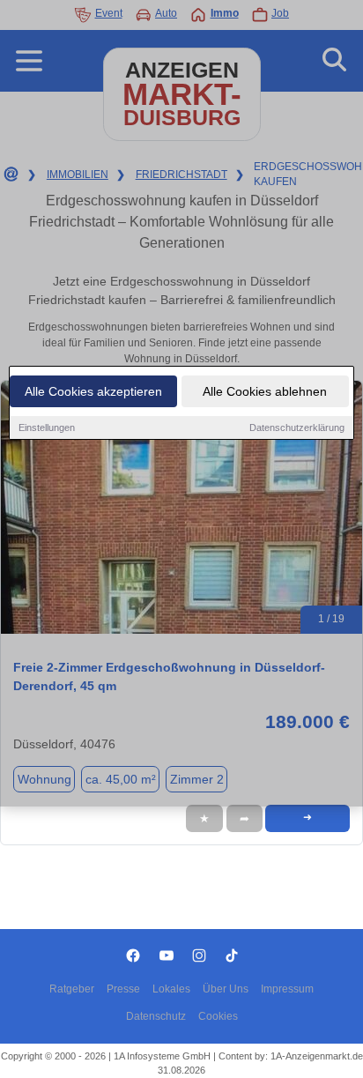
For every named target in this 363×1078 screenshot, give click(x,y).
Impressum (287, 989)
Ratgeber (71, 989)
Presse (123, 989)
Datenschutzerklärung (296, 427)
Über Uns (225, 989)
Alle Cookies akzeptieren (93, 391)
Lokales (171, 989)
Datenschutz (156, 1016)
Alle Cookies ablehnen (265, 391)
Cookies (218, 1016)
